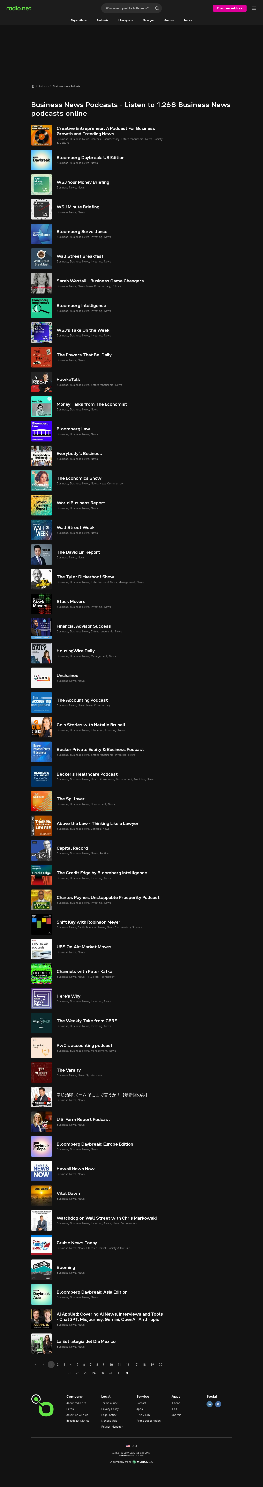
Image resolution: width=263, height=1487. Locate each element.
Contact (141, 1403)
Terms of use (109, 1403)
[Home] (33, 86)
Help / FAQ (143, 1415)
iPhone (176, 1403)
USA (134, 1446)
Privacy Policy (110, 1409)
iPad (174, 1409)
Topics (188, 20)
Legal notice (109, 1415)
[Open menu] (253, 8)
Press (70, 1409)
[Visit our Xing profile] (218, 1404)
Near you (149, 20)
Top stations (79, 20)
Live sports (125, 20)
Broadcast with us (77, 1420)
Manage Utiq (109, 1420)
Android (176, 1415)
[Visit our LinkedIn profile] (209, 1404)
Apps (139, 1409)
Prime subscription (148, 1420)
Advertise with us (77, 1415)
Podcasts (102, 20)
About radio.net (76, 1403)
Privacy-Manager (112, 1426)
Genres (169, 20)
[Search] (157, 8)
